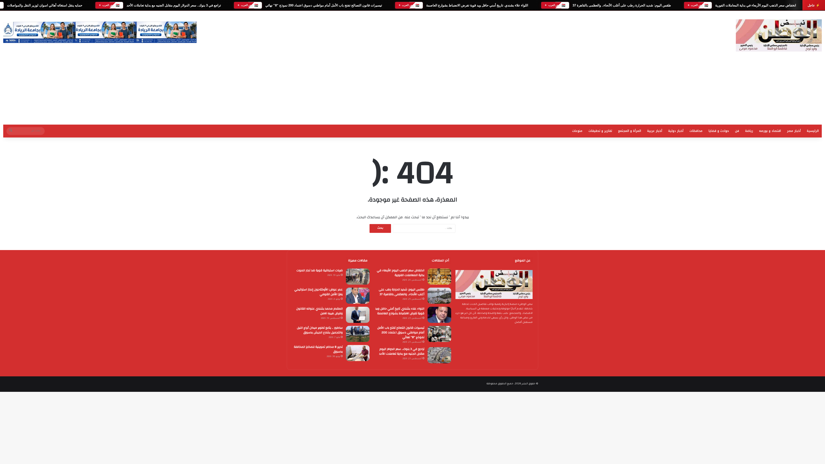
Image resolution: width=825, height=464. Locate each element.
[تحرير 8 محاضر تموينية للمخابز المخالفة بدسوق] (358, 353)
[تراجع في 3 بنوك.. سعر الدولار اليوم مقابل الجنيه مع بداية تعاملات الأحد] (439, 355)
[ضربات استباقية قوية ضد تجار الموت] (358, 277)
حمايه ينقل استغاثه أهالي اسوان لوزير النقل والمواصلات (44, 5)
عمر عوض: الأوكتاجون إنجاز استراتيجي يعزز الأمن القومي (318, 292)
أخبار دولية (675, 131)
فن (737, 131)
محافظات (696, 131)
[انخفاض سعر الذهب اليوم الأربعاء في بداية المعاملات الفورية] (439, 277)
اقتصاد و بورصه (770, 131)
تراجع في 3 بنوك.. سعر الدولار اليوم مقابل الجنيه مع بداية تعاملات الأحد (174, 5)
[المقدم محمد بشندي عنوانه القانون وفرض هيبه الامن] (358, 315)
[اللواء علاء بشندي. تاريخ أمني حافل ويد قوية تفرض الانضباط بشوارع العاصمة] (439, 315)
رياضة (749, 131)
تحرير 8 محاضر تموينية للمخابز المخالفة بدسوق (318, 349)
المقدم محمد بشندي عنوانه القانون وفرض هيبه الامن (319, 311)
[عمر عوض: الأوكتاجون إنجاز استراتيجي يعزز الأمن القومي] (358, 296)
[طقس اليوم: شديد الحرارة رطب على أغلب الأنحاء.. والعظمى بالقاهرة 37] (439, 296)
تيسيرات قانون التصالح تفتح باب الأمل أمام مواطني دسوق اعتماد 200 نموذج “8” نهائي (323, 5)
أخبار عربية (654, 131)
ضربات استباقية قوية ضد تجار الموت (319, 270)
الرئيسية (813, 131)
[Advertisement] (412, 92)
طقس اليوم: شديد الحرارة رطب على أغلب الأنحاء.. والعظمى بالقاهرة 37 (621, 5)
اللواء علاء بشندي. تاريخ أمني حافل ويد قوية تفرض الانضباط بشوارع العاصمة (477, 5)
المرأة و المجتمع (629, 131)
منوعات (577, 131)
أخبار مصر (794, 131)
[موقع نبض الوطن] (779, 35)
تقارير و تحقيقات (600, 131)
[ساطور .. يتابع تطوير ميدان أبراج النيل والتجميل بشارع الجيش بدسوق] (358, 334)
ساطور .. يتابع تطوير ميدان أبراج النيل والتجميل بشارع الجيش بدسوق (320, 330)
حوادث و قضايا (719, 131)
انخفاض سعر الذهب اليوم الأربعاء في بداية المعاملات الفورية (755, 5)
